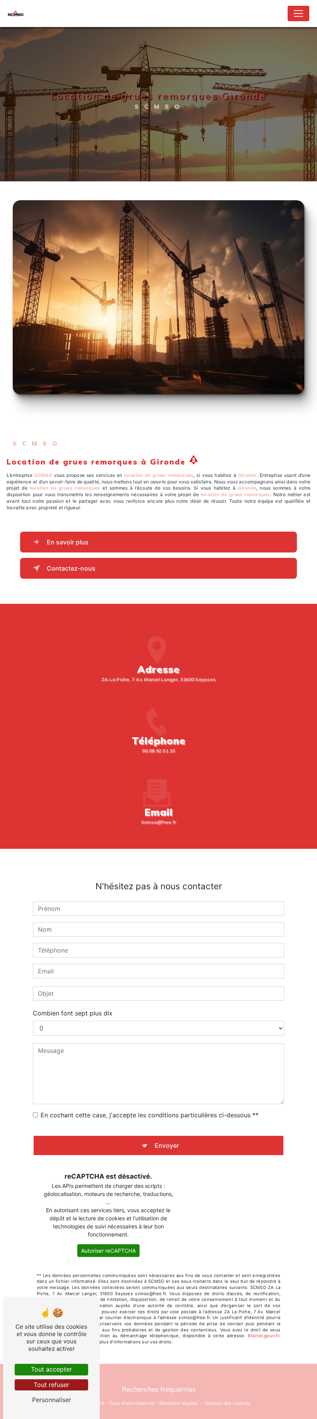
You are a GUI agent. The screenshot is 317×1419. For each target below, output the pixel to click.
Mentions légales (178, 1403)
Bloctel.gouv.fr (263, 1335)
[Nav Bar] (298, 13)
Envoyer (167, 1145)
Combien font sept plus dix (72, 1013)
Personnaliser (51, 1400)
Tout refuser (51, 1385)
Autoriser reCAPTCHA (108, 1250)
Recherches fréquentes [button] (158, 1389)
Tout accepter (51, 1369)
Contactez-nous (71, 568)
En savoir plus (68, 542)
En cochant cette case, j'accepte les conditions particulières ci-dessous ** (150, 1115)
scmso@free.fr (158, 822)
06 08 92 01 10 (158, 750)
